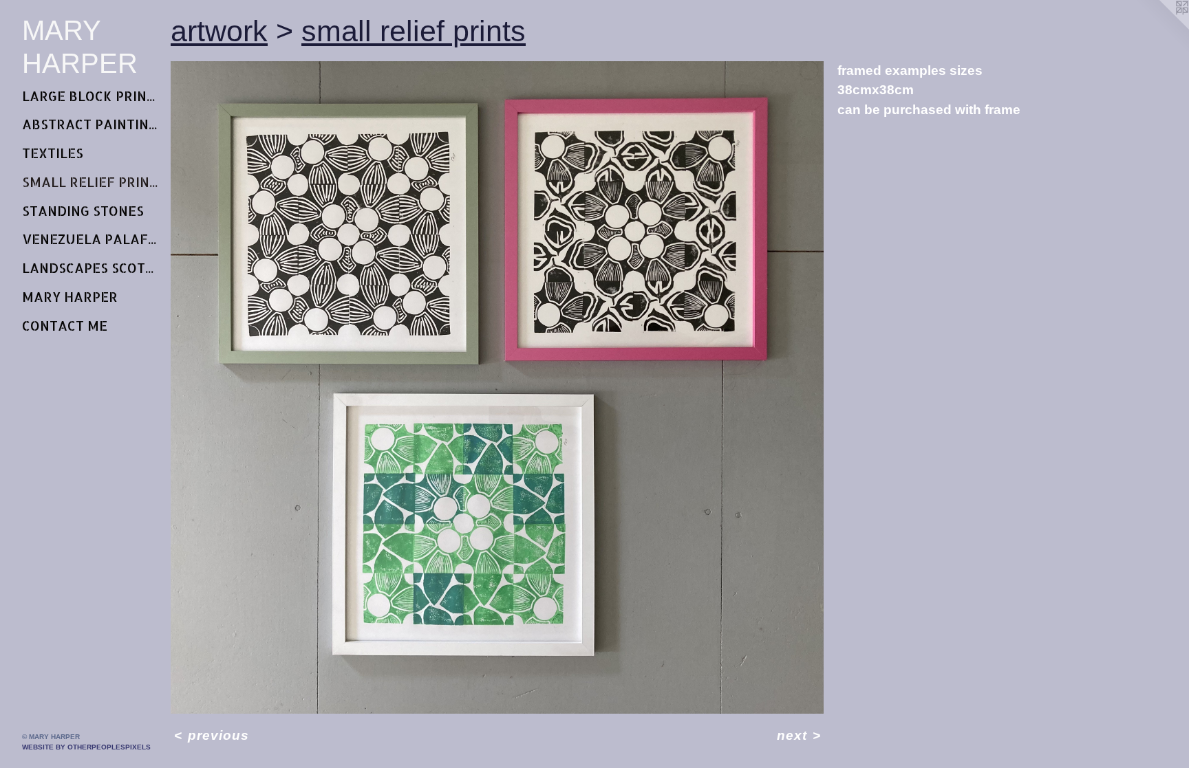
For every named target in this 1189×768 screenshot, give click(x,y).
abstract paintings (91, 124)
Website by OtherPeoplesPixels (86, 747)
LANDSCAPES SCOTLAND (91, 267)
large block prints (91, 96)
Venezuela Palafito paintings (91, 239)
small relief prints (91, 181)
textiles (52, 153)
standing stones (83, 210)
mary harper (70, 296)
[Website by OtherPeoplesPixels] (1161, 27)
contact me (64, 325)
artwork (219, 30)
